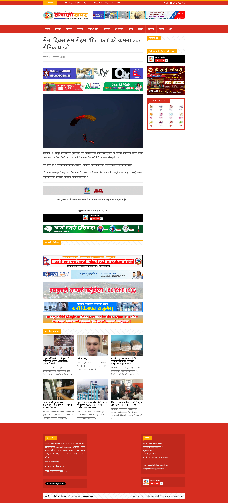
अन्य (170, 29)
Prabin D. (180, 496)
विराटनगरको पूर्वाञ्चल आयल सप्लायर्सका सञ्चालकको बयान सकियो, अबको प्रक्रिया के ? (58, 405)
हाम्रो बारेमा (55, 496)
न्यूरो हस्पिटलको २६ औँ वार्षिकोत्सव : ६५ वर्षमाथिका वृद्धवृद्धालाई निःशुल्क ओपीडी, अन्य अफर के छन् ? (92, 405)
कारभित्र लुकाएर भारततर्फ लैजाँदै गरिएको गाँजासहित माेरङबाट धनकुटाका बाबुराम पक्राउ (93, 2)
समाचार (58, 29)
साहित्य (140, 29)
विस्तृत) (48, 457)
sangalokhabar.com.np (84, 496)
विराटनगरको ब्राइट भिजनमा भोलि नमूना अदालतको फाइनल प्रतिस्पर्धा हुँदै (126, 404)
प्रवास (131, 29)
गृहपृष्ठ (47, 29)
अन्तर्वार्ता (107, 29)
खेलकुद (151, 29)
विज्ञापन (63, 496)
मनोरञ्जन (80, 29)
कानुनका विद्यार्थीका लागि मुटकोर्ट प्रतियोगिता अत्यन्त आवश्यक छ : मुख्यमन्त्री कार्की (56, 361)
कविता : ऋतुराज (83, 358)
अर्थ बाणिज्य (119, 29)
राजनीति (69, 29)
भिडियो (161, 29)
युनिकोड (70, 496)
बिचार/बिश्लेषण (93, 29)
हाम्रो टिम (47, 496)
